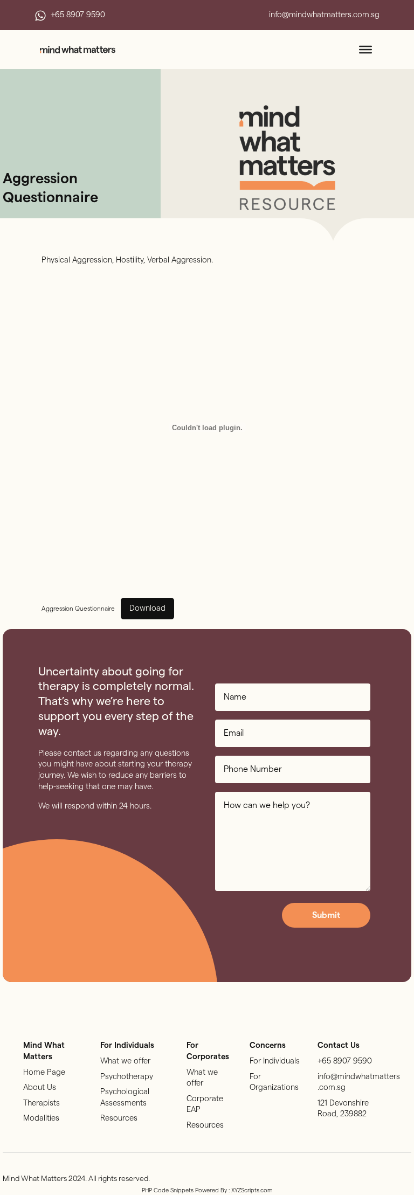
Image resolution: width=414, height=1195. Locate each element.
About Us (39, 1087)
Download (147, 608)
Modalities (41, 1118)
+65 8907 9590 (345, 1061)
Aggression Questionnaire (78, 608)
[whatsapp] (40, 16)
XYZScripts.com (252, 1190)
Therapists (41, 1103)
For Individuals (275, 1061)
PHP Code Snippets (168, 1190)
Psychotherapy (126, 1077)
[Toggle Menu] (365, 49)
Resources (118, 1118)
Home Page (44, 1072)
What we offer (125, 1061)
